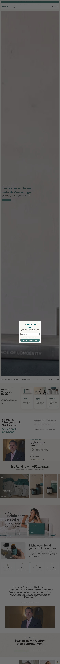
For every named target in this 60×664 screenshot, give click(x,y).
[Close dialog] (39, 322)
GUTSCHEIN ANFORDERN (30, 340)
